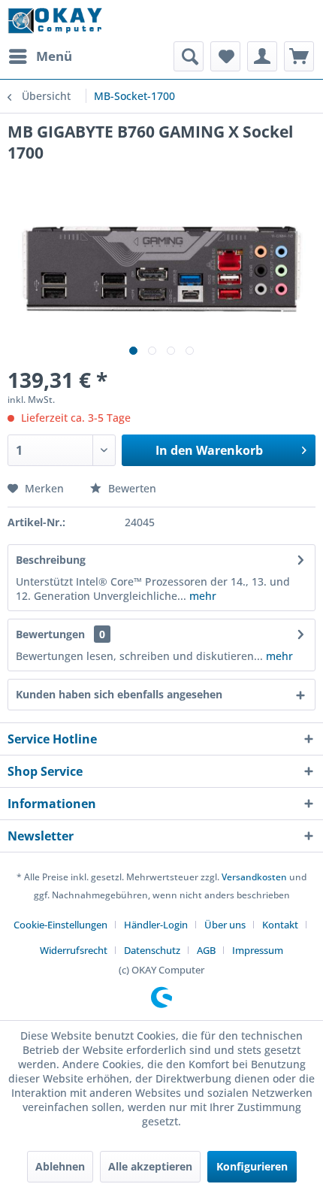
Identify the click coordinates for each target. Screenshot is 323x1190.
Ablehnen (60, 1166)
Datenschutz (152, 950)
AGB (206, 950)
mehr (201, 596)
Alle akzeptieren (150, 1166)
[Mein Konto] (262, 56)
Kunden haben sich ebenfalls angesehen (119, 694)
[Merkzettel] (225, 56)
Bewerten (130, 488)
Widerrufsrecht (73, 950)
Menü (54, 56)
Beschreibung (51, 560)
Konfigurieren (252, 1166)
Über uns (225, 924)
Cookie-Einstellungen (60, 924)
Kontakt (280, 924)
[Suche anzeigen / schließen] (189, 56)
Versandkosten (254, 877)
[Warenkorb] (299, 56)
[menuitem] (40, 56)
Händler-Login (156, 924)
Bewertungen (50, 634)
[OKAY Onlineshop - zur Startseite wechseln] (55, 21)
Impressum (257, 950)
